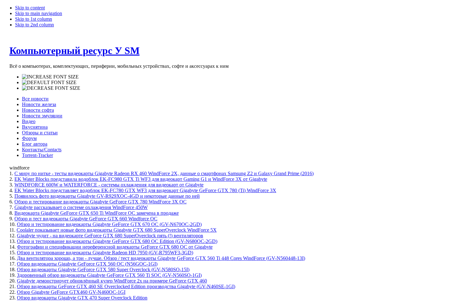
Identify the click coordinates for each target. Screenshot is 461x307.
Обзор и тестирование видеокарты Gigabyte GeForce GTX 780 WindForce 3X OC (100, 201)
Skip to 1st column (33, 19)
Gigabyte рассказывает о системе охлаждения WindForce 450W (81, 207)
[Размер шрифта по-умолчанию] (49, 82)
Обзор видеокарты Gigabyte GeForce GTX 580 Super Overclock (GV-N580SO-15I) (103, 269)
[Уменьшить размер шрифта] (51, 88)
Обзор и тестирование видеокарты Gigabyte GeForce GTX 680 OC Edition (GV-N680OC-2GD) (117, 241)
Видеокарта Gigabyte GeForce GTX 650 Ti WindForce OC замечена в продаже (96, 213)
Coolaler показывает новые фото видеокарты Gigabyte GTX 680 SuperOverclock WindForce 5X (117, 230)
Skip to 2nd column (34, 24)
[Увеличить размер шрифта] (50, 77)
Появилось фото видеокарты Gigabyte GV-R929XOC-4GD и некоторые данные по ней (107, 196)
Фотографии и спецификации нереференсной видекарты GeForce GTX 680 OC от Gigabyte (115, 247)
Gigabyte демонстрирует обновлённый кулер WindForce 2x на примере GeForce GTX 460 (112, 280)
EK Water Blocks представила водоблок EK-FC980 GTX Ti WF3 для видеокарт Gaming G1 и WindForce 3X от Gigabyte (140, 179)
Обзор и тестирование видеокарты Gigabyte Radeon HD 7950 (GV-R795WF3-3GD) (105, 252)
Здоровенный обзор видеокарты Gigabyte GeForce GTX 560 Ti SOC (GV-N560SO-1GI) (109, 275)
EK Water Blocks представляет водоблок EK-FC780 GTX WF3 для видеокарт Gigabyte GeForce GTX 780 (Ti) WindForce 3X (145, 190)
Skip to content (30, 7)
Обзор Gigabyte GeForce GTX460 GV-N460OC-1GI (71, 292)
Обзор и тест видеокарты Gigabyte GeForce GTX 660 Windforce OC (85, 218)
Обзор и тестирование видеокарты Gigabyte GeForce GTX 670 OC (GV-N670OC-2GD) (109, 224)
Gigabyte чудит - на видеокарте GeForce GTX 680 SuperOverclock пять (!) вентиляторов (110, 235)
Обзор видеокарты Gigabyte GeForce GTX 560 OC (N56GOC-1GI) (87, 264)
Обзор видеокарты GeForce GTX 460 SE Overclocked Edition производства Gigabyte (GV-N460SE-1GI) (126, 286)
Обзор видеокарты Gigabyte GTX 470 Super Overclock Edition (82, 297)
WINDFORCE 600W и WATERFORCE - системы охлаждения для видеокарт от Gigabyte (109, 184)
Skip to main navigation (38, 13)
